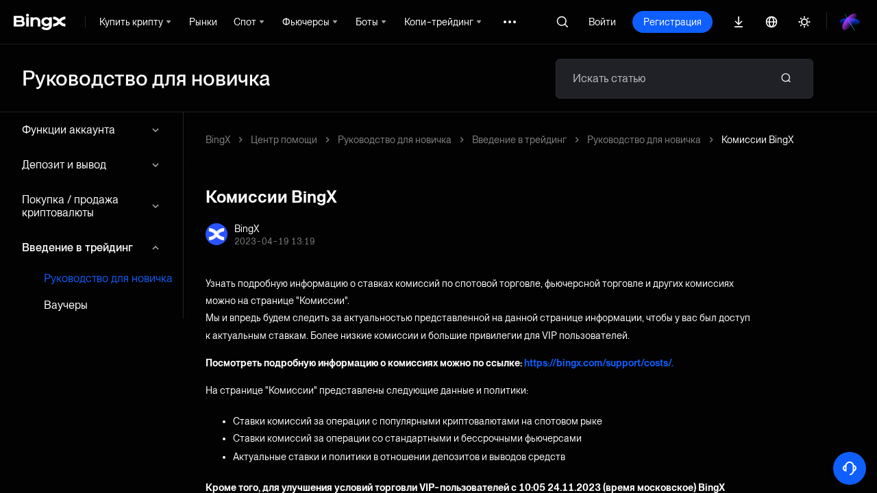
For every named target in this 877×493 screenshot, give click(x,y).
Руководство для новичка (108, 278)
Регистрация (672, 21)
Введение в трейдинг (77, 247)
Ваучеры (66, 305)
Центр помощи (284, 139)
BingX (218, 139)
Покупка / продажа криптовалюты (70, 206)
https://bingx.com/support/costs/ (597, 362)
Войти (602, 21)
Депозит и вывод (64, 164)
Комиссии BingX (757, 139)
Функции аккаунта (68, 129)
